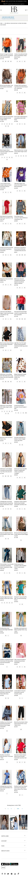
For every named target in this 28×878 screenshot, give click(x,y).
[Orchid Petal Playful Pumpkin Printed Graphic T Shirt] (21, 396)
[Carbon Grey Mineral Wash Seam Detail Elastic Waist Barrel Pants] (21, 45)
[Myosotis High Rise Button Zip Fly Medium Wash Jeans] (7, 524)
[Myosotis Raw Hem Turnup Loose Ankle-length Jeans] (21, 141)
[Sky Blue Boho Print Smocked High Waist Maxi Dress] (7, 619)
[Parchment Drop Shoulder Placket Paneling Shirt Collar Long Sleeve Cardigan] (21, 459)
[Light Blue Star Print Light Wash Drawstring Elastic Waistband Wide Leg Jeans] (21, 334)
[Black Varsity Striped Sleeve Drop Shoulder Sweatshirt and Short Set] (7, 334)
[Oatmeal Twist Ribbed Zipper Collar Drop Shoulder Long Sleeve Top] (7, 302)
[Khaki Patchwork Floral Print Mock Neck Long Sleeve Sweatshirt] (7, 238)
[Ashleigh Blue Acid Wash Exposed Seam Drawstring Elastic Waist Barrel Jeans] (7, 492)
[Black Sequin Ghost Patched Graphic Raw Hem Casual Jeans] (7, 141)
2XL (26, 412)
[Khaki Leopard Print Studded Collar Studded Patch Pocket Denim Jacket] (21, 555)
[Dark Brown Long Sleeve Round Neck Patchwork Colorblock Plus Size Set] (21, 238)
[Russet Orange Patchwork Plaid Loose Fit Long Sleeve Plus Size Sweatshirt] (7, 45)
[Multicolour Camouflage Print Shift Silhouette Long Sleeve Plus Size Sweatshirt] (7, 365)
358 (18, 808)
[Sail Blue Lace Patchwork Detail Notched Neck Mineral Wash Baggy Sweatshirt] (7, 713)
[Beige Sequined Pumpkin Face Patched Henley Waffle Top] (21, 365)
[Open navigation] (3, 10)
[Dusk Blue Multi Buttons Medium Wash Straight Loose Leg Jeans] (21, 428)
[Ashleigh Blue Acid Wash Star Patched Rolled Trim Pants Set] (7, 777)
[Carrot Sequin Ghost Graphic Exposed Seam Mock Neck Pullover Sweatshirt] (7, 174)
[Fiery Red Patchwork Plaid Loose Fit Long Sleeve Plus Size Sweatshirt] (21, 302)
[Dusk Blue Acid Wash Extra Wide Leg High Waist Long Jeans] (21, 619)
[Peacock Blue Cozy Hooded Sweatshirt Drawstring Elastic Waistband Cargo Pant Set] (7, 555)
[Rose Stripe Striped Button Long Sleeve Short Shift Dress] (21, 107)
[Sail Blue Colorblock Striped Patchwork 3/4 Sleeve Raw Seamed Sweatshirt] (7, 650)
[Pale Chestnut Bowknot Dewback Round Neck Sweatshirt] (21, 650)
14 (5, 126)
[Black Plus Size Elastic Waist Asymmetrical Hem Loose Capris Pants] (21, 713)
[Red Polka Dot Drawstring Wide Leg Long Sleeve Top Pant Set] (7, 207)
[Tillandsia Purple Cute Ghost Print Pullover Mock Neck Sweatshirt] (21, 174)
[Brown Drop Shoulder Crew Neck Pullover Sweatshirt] (7, 76)
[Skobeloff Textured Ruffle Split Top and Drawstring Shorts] (21, 588)
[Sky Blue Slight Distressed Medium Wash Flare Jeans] (7, 588)
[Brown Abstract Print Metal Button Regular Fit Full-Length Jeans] (7, 107)
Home (1, 23)
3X (8, 61)
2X (5, 61)
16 (8, 126)
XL (24, 61)
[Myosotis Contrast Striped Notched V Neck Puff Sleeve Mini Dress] (7, 681)
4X (10, 61)
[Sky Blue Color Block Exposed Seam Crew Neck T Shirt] (7, 746)
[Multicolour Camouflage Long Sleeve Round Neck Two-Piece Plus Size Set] (7, 459)
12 (8, 509)
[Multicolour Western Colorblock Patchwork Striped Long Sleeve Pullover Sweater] (21, 270)
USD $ (3, 867)
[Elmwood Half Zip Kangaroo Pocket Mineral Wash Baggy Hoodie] (21, 524)
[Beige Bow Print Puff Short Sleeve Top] (7, 270)
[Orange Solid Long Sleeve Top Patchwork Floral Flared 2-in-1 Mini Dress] (21, 76)
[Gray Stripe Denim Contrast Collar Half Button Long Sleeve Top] (21, 207)
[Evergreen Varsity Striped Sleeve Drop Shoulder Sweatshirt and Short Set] (21, 492)
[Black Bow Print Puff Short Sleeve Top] (7, 428)
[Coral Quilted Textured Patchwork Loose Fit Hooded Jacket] (21, 681)
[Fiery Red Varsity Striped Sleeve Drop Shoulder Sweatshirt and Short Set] (21, 746)
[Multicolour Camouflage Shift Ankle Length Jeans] (7, 396)
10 (9, 124)
